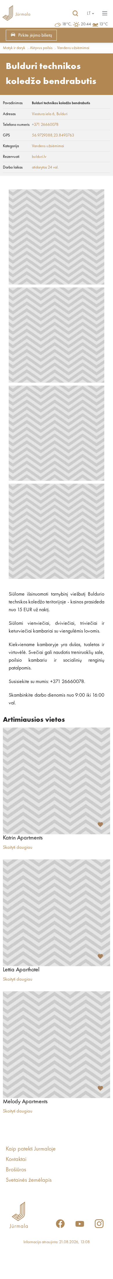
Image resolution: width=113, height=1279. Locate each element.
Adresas (9, 114)
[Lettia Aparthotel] (56, 912)
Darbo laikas (13, 167)
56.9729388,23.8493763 (53, 135)
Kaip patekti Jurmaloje (31, 1149)
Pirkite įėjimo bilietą (35, 35)
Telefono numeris (16, 125)
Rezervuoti (11, 157)
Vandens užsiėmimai (73, 48)
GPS (6, 135)
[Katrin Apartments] (56, 781)
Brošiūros (16, 1170)
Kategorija (11, 146)
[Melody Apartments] (56, 1044)
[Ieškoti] (75, 13)
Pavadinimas (13, 103)
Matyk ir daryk (14, 48)
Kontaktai (16, 1159)
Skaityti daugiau (17, 847)
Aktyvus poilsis (41, 48)
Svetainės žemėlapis (29, 1180)
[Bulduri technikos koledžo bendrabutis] (56, 237)
